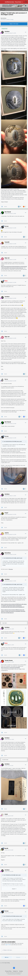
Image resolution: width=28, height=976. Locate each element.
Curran (6, 226)
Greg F (6, 512)
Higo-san (7, 258)
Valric (17, 875)
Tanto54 (7, 242)
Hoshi (6, 814)
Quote (5, 206)
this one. (11, 569)
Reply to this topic (14, 23)
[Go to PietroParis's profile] (2, 553)
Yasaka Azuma (9, 660)
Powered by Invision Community (14, 974)
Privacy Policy (8, 971)
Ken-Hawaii (8, 212)
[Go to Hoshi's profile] (2, 815)
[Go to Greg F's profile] (2, 513)
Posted (10, 33)
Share (7, 957)
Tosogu (11, 19)
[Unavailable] (14, 67)
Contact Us (15, 971)
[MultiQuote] (2, 207)
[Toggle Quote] (3, 441)
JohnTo (7, 533)
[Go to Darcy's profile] (2, 380)
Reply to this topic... (8, 950)
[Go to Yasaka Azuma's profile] (2, 661)
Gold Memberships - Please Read (13, 2)
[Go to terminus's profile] (2, 32)
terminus (4, 18)
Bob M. (6, 848)
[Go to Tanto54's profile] (2, 243)
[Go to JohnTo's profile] (2, 533)
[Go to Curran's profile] (2, 227)
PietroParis (8, 553)
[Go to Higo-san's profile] (2, 258)
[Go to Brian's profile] (2, 281)
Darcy (6, 379)
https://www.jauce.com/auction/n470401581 (10, 667)
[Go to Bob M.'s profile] (2, 849)
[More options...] (25, 32)
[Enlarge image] (1, 230)
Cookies (21, 971)
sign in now (7, 944)
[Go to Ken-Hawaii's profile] (2, 212)
